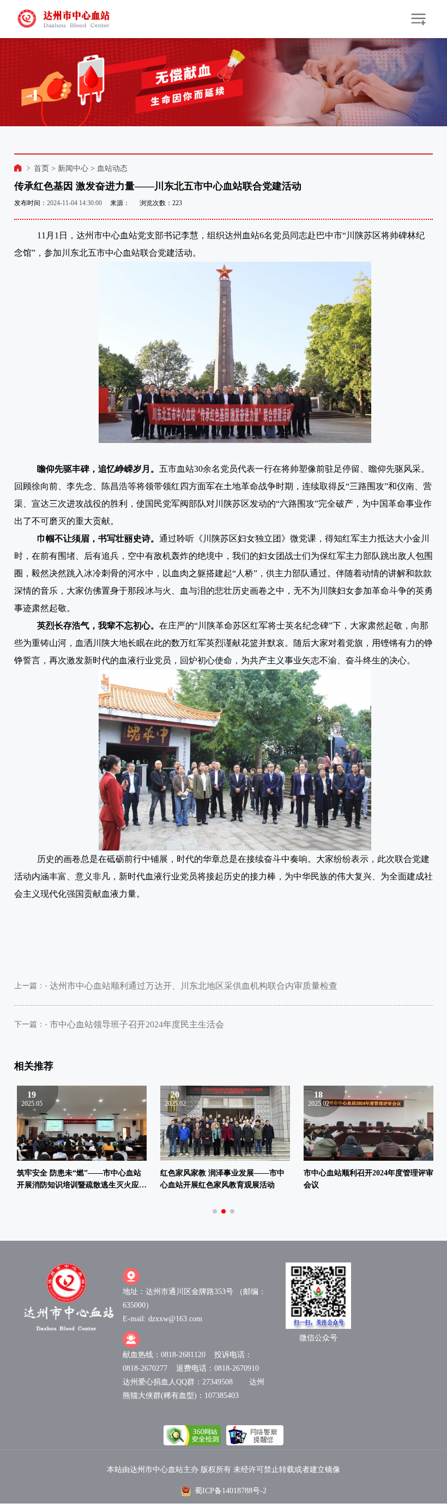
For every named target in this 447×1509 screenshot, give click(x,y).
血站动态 (112, 168)
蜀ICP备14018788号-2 (231, 1491)
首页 (41, 168)
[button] (215, 1211)
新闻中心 (73, 168)
